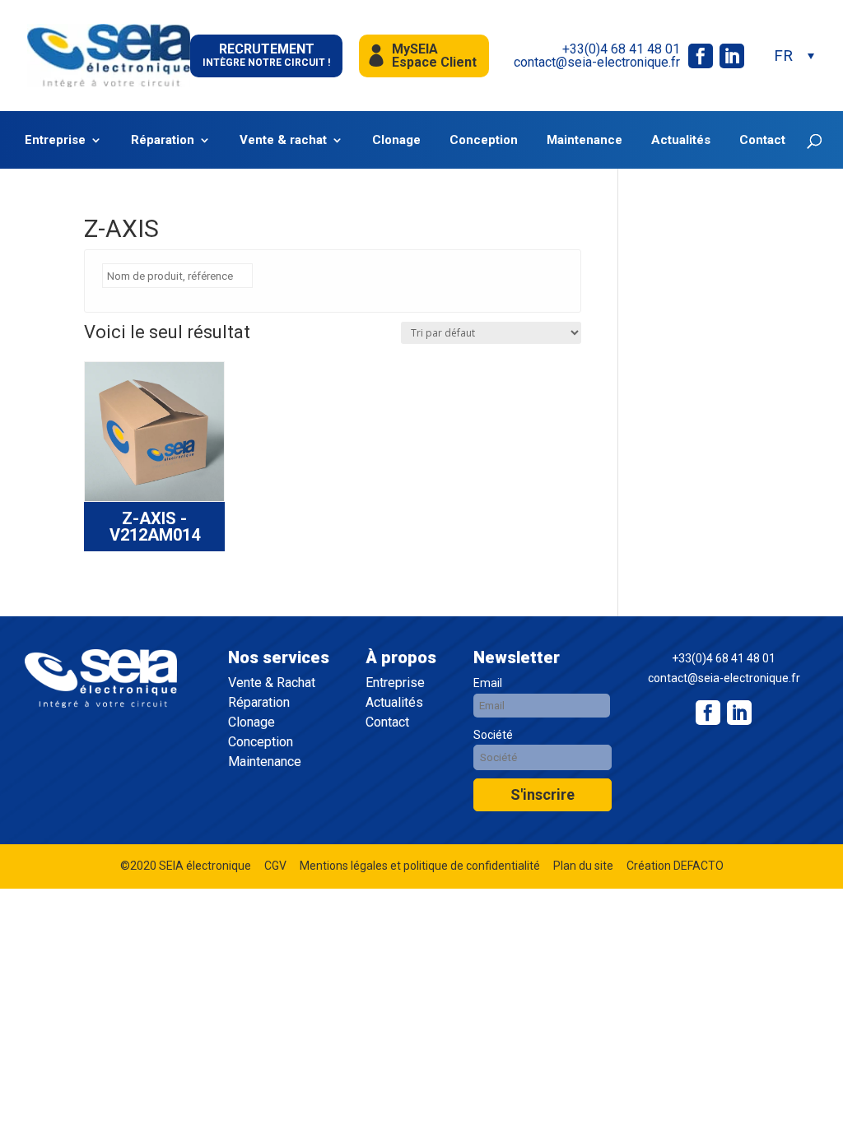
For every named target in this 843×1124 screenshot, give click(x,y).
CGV (275, 865)
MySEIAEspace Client (434, 55)
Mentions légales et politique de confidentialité (420, 865)
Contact (762, 140)
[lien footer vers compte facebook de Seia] (708, 712)
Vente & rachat (283, 140)
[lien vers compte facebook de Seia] (700, 56)
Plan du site (583, 865)
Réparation (162, 140)
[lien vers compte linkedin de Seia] (732, 56)
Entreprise (55, 140)
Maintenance (584, 140)
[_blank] (739, 712)
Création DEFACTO (675, 865)
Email (487, 683)
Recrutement (266, 54)
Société (493, 734)
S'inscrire (542, 794)
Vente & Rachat (271, 683)
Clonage (396, 140)
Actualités (680, 140)
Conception (483, 140)
